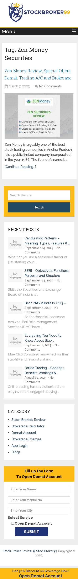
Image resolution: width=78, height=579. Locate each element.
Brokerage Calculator (27, 426)
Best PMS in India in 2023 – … (46, 303)
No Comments (50, 86)
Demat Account (23, 433)
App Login (19, 446)
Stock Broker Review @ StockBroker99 (30, 551)
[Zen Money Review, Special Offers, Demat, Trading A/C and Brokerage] (39, 116)
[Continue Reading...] (20, 167)
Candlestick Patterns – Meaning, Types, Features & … (47, 240)
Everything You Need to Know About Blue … (43, 338)
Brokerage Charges (26, 439)
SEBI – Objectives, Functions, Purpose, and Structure (47, 273)
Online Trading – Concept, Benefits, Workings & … (44, 370)
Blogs (15, 452)
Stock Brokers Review (28, 420)
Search (39, 207)
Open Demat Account (40, 575)
